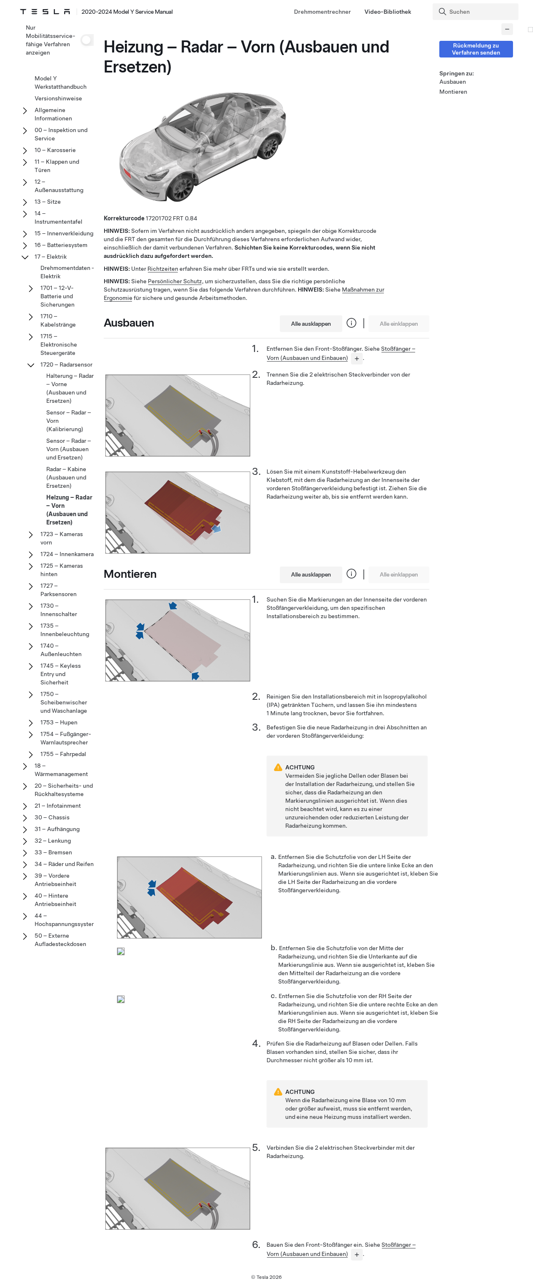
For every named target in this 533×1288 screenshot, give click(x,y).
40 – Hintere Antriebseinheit (55, 899)
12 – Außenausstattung (59, 185)
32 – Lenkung (53, 840)
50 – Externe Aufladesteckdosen (60, 939)
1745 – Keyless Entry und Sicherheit (60, 674)
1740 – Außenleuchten (61, 649)
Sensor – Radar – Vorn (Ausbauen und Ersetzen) (68, 449)
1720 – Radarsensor (66, 364)
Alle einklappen (399, 323)
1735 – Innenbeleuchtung (64, 629)
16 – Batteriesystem (61, 245)
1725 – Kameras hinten (61, 569)
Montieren (453, 91)
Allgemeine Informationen (53, 114)
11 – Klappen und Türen (57, 165)
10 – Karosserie (55, 150)
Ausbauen (452, 81)
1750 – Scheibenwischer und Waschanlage (63, 702)
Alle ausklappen (311, 323)
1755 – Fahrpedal (63, 754)
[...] (357, 358)
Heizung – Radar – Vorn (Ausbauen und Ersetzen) (69, 510)
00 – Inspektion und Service (61, 134)
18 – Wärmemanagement (61, 769)
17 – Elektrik (51, 256)
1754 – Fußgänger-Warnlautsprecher (65, 738)
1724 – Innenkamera (67, 554)
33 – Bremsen (53, 852)
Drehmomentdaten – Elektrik (67, 272)
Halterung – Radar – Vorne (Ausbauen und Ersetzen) (70, 388)
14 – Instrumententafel (58, 217)
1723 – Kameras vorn (61, 538)
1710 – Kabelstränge (58, 320)
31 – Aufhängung (57, 829)
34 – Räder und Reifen (64, 864)
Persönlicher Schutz (175, 281)
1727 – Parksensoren (58, 589)
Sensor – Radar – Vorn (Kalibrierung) (68, 420)
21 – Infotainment (58, 805)
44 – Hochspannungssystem (66, 919)
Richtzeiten (162, 268)
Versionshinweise (58, 98)
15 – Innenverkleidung (64, 233)
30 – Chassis (52, 817)
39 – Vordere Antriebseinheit (55, 879)
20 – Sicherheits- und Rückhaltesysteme (64, 789)
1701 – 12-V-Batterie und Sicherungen (57, 296)
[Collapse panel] (507, 29)
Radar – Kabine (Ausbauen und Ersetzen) (66, 477)
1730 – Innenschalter (58, 609)
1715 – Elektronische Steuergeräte (58, 344)
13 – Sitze (48, 201)
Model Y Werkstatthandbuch (61, 82)
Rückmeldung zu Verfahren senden (476, 49)
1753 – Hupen (58, 722)
